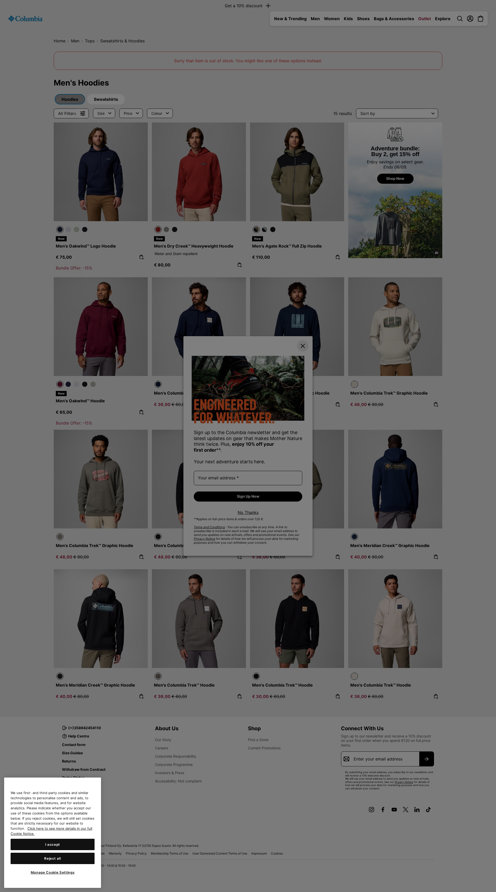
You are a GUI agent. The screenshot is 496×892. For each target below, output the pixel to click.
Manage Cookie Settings (52, 872)
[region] (52, 833)
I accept (52, 844)
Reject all (52, 858)
